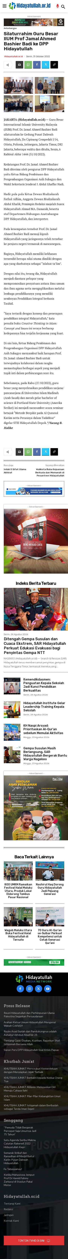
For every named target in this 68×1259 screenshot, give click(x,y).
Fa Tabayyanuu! (13, 1169)
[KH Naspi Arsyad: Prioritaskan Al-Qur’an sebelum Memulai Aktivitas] (12, 732)
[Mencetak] (19, 65)
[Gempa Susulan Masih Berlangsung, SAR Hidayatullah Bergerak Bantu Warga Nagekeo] (12, 754)
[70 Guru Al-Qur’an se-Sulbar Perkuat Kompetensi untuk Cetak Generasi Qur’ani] (50, 916)
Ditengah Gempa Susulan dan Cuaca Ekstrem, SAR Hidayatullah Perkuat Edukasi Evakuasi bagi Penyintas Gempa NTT (35, 646)
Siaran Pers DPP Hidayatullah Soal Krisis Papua (31, 1049)
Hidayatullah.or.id (13, 56)
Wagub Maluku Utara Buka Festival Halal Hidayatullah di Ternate (18, 935)
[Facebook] (37, 65)
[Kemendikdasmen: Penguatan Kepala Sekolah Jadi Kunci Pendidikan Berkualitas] (12, 686)
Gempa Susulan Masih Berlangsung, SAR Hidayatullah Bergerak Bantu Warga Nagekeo (45, 753)
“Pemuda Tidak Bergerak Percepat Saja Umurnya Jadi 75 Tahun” (20, 1131)
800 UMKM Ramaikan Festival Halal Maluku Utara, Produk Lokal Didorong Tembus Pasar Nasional (18, 891)
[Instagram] (29, 988)
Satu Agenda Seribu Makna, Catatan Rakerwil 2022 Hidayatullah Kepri (20, 1143)
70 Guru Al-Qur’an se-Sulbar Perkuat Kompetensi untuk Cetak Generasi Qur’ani (50, 937)
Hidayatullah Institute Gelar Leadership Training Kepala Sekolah (44, 706)
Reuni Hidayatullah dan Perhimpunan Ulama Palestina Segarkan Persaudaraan (29, 1014)
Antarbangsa (10, 28)
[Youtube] (47, 988)
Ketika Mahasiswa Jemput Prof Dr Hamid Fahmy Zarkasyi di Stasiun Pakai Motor (19, 1180)
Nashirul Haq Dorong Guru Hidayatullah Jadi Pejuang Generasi (50, 889)
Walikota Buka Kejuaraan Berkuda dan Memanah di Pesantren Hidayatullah (49, 472)
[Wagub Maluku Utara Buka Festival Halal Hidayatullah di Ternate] (18, 916)
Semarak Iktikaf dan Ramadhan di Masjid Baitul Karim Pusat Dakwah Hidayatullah (19, 1158)
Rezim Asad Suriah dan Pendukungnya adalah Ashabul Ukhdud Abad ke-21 (30, 1033)
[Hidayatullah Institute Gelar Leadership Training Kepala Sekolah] (12, 709)
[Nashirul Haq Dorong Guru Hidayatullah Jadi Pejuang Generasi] (50, 871)
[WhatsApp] (28, 65)
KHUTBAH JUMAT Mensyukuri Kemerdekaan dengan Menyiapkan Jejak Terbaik (31, 1070)
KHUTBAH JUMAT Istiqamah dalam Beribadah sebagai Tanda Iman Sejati (31, 1107)
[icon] (57, 6)
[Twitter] (45, 65)
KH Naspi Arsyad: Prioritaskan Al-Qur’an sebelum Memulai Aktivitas (43, 729)
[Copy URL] (54, 65)
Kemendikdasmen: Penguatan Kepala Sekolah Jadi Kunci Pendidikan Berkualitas (43, 685)
